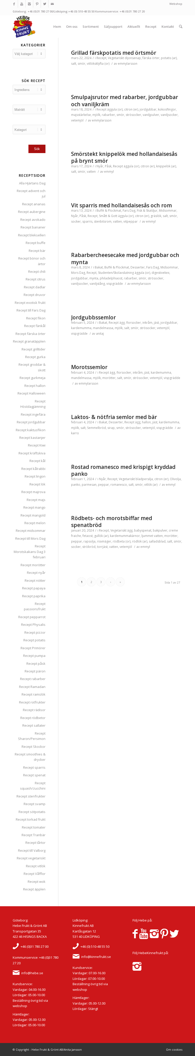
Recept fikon (35, 318)
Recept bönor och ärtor (31, 261)
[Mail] (52, 4)
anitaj (100, 333)
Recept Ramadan (32, 686)
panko (75, 484)
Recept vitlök (35, 866)
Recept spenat (34, 775)
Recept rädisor (34, 710)
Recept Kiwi (36, 445)
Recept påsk (35, 663)
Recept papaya (33, 588)
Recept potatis (34, 640)
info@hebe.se (32, 973)
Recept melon (34, 523)
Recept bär (37, 250)
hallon (146, 422)
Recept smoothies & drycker (30, 757)
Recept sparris (34, 767)
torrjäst (102, 547)
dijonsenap (133, 58)
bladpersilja (144, 479)
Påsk (108, 166)
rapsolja (89, 541)
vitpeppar (130, 221)
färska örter (150, 58)
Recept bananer (33, 227)
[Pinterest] (37, 4)
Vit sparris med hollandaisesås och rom (121, 205)
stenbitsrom (102, 221)
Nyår (99, 166)
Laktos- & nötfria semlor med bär (114, 417)
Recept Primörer (33, 648)
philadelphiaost (111, 278)
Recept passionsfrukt (34, 606)
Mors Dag (78, 272)
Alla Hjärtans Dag (32, 183)
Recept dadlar (34, 287)
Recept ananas (33, 204)
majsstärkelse (81, 115)
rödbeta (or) (122, 541)
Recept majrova (33, 492)
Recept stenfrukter (31, 796)
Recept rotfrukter (32, 702)
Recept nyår (36, 572)
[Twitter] (44, 4)
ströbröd (88, 547)
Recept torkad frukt (30, 819)
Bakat (99, 267)
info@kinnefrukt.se (96, 956)
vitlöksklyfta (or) (98, 63)
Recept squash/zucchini (32, 786)
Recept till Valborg (31, 850)
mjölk (96, 115)
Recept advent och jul (31, 193)
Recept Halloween (31, 393)
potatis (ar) (169, 58)
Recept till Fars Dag (31, 310)
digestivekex (160, 272)
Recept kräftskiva (32, 453)
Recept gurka (35, 357)
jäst (156, 322)
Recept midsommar (30, 530)
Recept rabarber (32, 678)
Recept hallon (34, 385)
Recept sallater (33, 725)
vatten (91, 171)
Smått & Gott (108, 216)
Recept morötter (33, 565)
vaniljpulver (151, 115)
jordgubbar (148, 109)
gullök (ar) (101, 536)
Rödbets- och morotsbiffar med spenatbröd (111, 522)
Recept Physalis (33, 624)
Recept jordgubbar (31, 422)
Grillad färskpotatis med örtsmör (113, 52)
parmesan (89, 484)
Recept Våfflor (34, 873)
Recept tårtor (35, 842)
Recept (101, 58)
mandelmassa (103, 328)
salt (73, 63)
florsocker (133, 322)
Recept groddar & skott (32, 367)
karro (75, 433)
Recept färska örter (30, 333)
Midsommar (167, 210)
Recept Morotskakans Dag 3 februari (29, 551)
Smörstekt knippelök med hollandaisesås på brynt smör (124, 157)
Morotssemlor (89, 367)
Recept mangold (33, 515)
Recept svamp (34, 804)
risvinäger (104, 541)
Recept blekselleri (31, 235)
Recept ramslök (33, 694)
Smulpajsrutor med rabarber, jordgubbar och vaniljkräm (124, 100)
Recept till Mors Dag (30, 538)
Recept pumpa (34, 655)
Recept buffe (35, 242)
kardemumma (81, 328)
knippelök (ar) (166, 166)
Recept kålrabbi (33, 468)
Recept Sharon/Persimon (31, 736)
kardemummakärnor (125, 536)
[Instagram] (29, 4)
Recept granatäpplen (29, 341)
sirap (111, 428)
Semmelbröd (96, 428)
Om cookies (174, 1049)
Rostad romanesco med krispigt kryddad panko (123, 470)
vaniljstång (97, 283)
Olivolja (175, 479)
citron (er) (131, 109)
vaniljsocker (169, 115)
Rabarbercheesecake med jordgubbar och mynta (125, 258)
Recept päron (35, 671)
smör (81, 63)
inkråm (147, 322)
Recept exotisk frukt (30, 302)
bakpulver (160, 530)
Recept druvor (34, 294)
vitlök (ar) (150, 484)
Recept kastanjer (32, 437)
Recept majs (36, 499)
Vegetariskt (116, 58)
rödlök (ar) (139, 541)
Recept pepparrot (31, 617)
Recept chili (36, 271)
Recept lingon (35, 476)
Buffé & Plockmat (108, 210)
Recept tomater (33, 827)
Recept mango (34, 507)
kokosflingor (167, 109)
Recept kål (37, 460)
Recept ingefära (33, 414)
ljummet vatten (152, 536)
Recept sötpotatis (32, 811)
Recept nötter (35, 580)
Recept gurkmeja (32, 377)
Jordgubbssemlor (93, 317)
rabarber (108, 115)
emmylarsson (127, 63)
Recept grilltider (33, 349)
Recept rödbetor (32, 717)
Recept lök (37, 484)
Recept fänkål (34, 325)
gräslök (156, 216)
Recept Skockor (33, 746)
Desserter (138, 267)
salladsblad (157, 541)
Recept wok (36, 881)
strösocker (133, 115)
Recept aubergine (31, 211)
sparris (87, 221)
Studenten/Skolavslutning (116, 272)
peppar (103, 484)
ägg (122, 322)
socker (76, 221)
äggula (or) (115, 109)
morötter (109, 378)
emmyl (109, 171)
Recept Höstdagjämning (32, 404)
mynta (93, 278)
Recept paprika (33, 596)
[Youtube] (21, 4)
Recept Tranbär (33, 835)
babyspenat (142, 530)
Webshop (175, 4)
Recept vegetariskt (31, 858)
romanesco (118, 484)
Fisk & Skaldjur (147, 210)
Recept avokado (32, 219)
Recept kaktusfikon (30, 430)
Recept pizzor (34, 632)
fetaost (88, 536)
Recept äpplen (34, 889)
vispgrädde (114, 283)
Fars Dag (129, 210)
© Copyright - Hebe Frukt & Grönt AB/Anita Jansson (47, 1049)
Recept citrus (35, 279)
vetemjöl (77, 120)
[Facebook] (14, 4)
